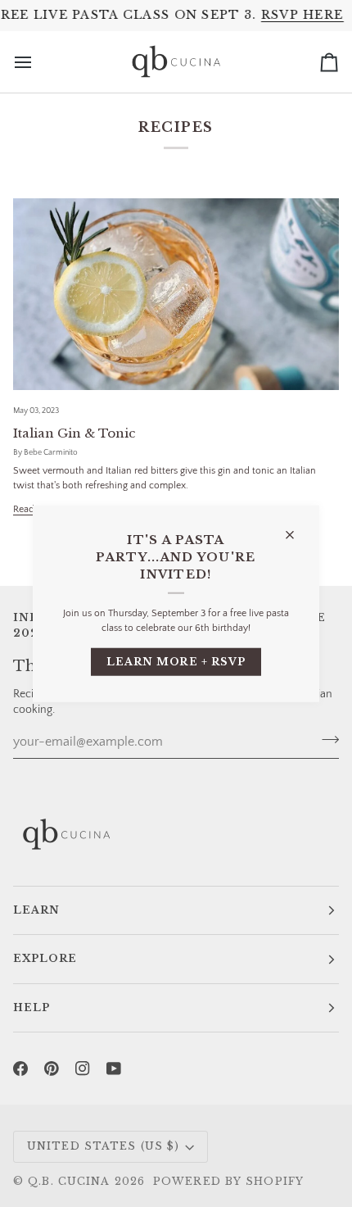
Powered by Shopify (228, 1181)
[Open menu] (37, 62)
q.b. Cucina (69, 1181)
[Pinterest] (51, 1068)
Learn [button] (37, 910)
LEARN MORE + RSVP (176, 661)
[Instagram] (82, 1068)
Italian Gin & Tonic (74, 433)
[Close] (296, 527)
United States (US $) (103, 1146)
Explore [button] (45, 958)
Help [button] (31, 1007)
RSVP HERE (302, 14)
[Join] (325, 740)
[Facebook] (20, 1068)
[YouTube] (113, 1068)
